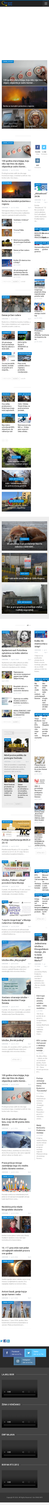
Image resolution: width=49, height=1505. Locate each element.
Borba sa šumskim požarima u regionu (18, 106)
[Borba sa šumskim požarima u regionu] (24, 97)
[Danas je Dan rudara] (7, 253)
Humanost (6, 332)
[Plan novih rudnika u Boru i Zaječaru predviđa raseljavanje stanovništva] (24, 356)
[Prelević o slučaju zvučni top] (39, 306)
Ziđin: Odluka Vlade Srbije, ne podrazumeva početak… (16, 484)
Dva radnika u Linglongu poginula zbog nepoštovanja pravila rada (40, 292)
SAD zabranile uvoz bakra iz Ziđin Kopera (24, 578)
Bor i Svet (24, 573)
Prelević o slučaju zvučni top (39, 313)
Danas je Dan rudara (21, 250)
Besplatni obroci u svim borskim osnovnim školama (21, 688)
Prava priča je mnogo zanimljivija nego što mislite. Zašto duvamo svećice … (15, 1166)
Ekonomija (20, 419)
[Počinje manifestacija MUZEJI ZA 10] (16, 828)
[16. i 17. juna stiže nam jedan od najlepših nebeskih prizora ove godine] (16, 1268)
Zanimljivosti (8, 61)
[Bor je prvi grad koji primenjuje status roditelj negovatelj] (24, 599)
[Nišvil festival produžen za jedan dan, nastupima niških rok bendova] (9, 778)
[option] (30, 416)
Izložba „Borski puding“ (13, 1040)
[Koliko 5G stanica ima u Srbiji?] (7, 263)
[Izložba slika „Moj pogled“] (16, 948)
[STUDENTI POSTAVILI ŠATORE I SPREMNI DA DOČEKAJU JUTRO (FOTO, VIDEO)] (39, 830)
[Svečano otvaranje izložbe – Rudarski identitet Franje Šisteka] (16, 986)
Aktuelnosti (7, 822)
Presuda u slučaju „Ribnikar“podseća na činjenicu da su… (41, 335)
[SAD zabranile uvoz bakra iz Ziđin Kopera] (24, 567)
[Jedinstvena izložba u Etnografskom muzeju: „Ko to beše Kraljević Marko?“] (40, 936)
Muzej (5, 862)
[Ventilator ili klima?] (13, 119)
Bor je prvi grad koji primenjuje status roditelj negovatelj (24, 608)
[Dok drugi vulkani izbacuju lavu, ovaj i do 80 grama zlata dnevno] (16, 1139)
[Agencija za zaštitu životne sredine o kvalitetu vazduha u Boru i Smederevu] (7, 701)
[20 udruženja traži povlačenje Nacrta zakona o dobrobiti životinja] (7, 273)
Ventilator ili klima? (10, 126)
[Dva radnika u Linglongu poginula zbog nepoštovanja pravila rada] (39, 283)
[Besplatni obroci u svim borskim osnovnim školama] (7, 689)
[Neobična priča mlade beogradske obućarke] (16, 1224)
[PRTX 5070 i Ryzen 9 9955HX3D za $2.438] (24, 335)
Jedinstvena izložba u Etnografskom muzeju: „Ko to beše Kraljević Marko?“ (41, 952)
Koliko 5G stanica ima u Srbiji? (40, 644)
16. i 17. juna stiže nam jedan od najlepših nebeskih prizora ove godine (16, 1251)
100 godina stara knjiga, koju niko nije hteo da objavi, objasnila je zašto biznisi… (15, 164)
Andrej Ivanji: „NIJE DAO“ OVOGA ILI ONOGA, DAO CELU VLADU (39, 816)
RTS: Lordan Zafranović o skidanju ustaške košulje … (42, 1046)
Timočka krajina (25, 353)
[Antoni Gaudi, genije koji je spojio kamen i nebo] (16, 1309)
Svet (4, 1133)
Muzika (7, 740)
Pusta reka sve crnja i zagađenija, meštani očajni (16, 462)
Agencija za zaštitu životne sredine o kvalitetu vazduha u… (21, 701)
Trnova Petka (31, 126)
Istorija (6, 297)
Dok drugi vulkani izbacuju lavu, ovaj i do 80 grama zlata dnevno (15, 1122)
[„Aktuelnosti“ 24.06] (40, 187)
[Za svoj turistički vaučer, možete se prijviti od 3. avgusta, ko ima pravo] (8, 356)
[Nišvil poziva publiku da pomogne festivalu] (7, 243)
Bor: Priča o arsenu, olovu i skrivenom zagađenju (16, 506)
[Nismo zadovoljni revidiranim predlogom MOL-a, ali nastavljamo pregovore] (22, 397)
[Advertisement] (24, 33)
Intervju (38, 871)
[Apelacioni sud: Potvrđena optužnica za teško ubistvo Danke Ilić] (16, 639)
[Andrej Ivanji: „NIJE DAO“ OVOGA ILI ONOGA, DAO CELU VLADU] (39, 807)
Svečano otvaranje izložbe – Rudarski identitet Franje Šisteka (15, 1000)
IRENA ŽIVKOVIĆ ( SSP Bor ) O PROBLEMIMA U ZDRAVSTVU (22, 713)
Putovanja (7, 183)
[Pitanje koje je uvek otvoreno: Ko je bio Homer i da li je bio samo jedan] (39, 760)
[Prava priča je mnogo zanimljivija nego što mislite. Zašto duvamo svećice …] (16, 1183)
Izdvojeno (23, 332)
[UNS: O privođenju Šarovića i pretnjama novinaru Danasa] (39, 781)
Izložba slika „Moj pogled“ (14, 960)
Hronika (6, 632)
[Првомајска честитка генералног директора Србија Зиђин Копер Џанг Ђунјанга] (7, 675)
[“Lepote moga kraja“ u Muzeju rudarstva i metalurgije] (16, 908)
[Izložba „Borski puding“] (16, 1029)
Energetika (20, 394)
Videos (37, 184)
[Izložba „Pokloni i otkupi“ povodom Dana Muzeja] (16, 868)
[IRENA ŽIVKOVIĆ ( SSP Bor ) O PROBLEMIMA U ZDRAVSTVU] (7, 713)
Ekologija (16, 457)
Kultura (38, 934)
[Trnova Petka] (35, 119)
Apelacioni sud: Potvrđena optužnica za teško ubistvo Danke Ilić (15, 653)
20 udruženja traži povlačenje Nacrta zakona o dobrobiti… (21, 272)
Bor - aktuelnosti (16, 479)
